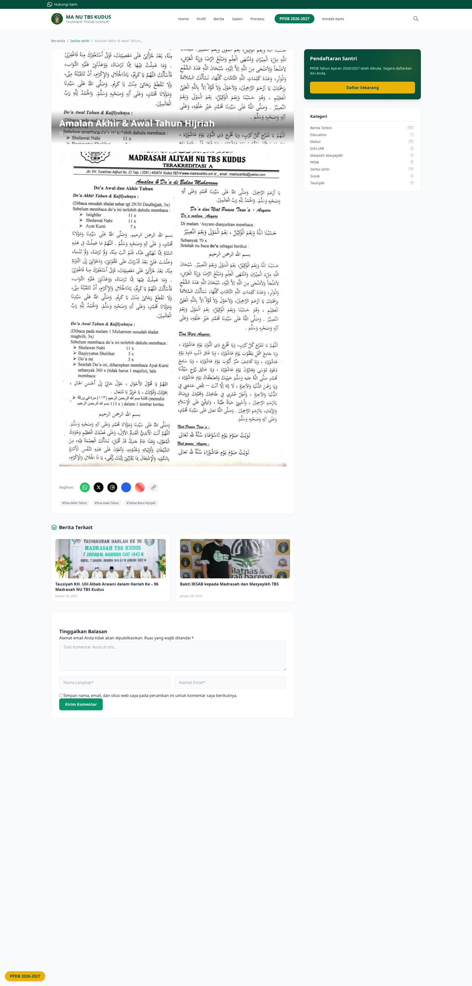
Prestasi (257, 18)
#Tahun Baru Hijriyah (141, 503)
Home (183, 18)
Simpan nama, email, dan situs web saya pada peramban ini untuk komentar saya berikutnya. (150, 695)
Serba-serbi (79, 40)
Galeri (237, 18)
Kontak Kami (333, 18)
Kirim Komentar (81, 704)
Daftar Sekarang (362, 87)
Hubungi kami (65, 4)
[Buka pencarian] (416, 19)
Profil (201, 18)
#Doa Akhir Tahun (74, 503)
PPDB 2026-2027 (295, 18)
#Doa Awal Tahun (107, 503)
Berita (219, 18)
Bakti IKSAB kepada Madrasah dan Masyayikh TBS (229, 584)
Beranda (58, 40)
